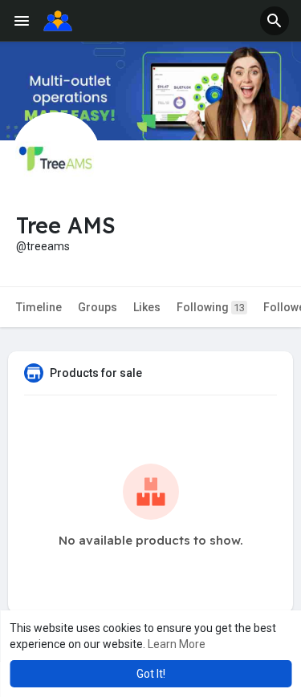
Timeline (39, 307)
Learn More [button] (176, 644)
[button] (274, 20)
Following (211, 307)
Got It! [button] (150, 673)
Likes (147, 307)
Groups (97, 307)
